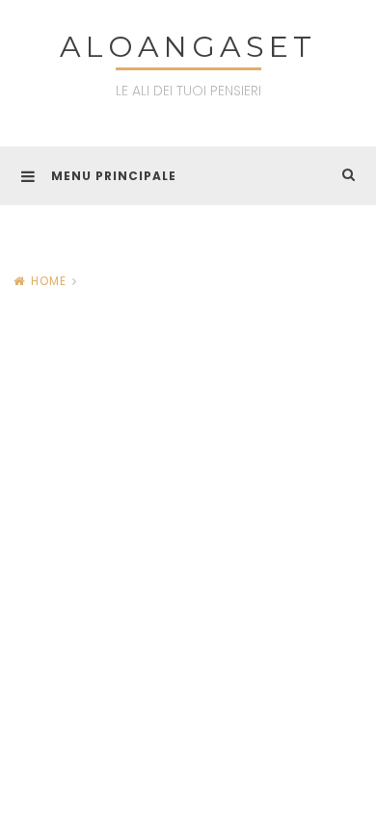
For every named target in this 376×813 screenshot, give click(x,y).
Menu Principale (113, 176)
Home (49, 281)
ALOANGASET (188, 47)
